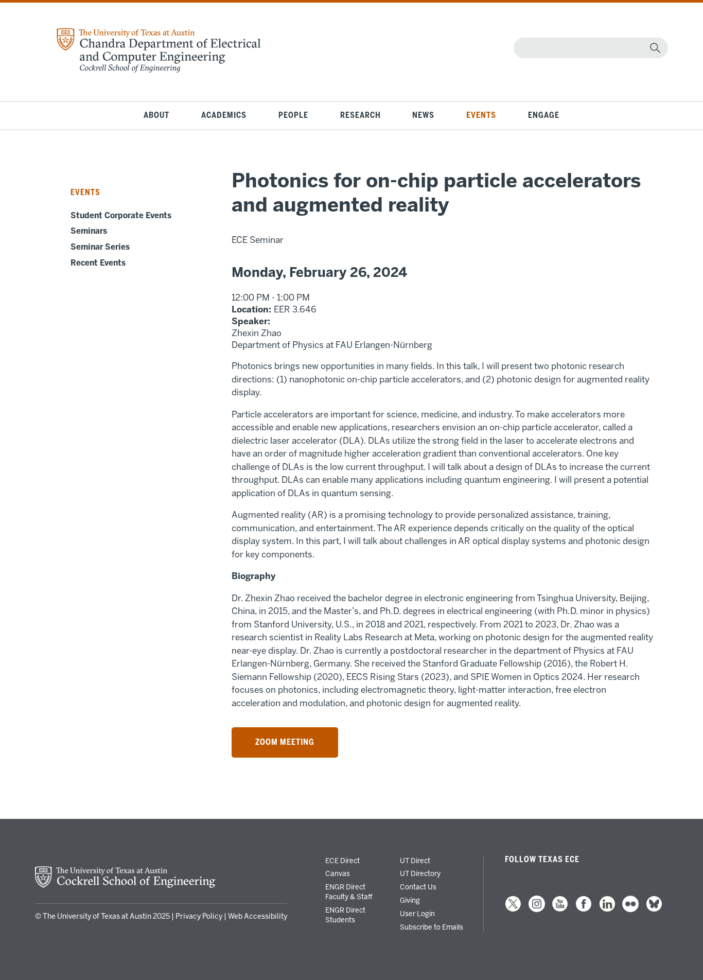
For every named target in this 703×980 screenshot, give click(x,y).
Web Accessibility (257, 916)
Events (481, 115)
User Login (417, 913)
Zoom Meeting (284, 742)
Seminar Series (100, 247)
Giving (410, 900)
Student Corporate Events (121, 215)
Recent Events (98, 263)
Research (360, 115)
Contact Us (418, 887)
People (293, 115)
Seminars (89, 231)
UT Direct (415, 860)
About (156, 115)
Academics (224, 115)
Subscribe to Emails (431, 927)
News (423, 115)
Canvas (337, 873)
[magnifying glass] (655, 48)
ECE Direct (342, 860)
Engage (543, 115)
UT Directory (420, 873)
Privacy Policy (198, 916)
